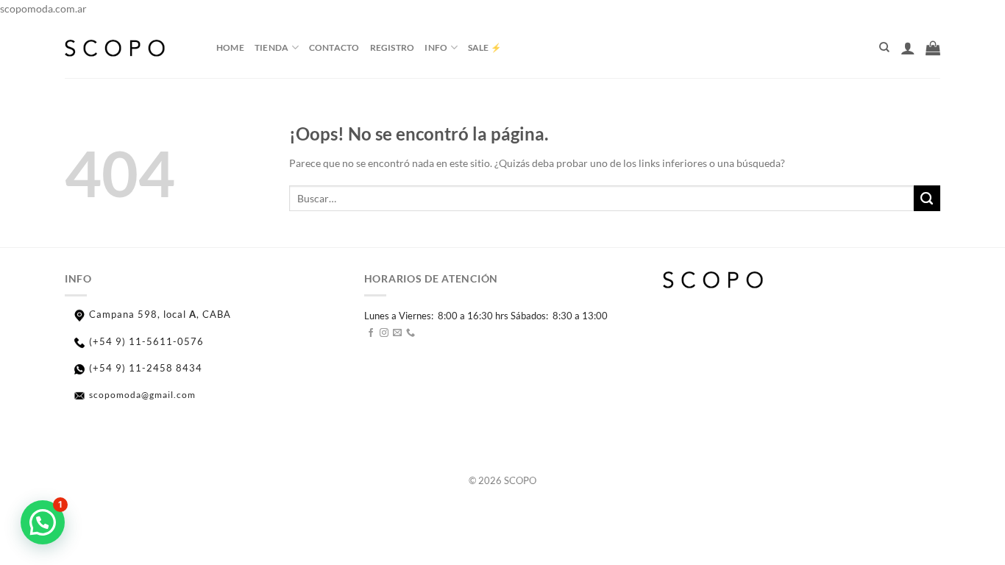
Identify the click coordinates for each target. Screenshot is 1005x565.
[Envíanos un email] (397, 334)
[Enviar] (927, 198)
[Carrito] (933, 48)
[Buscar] (884, 47)
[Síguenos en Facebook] (370, 334)
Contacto (334, 47)
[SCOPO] (129, 48)
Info (436, 47)
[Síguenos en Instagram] (384, 334)
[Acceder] (908, 48)
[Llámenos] (410, 334)
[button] (43, 522)
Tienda (271, 47)
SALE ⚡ (484, 47)
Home (230, 47)
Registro (392, 47)
